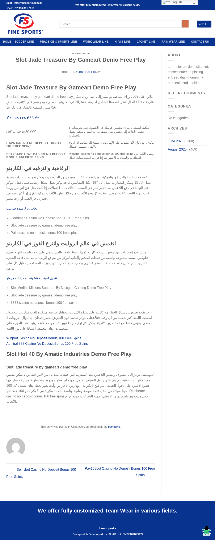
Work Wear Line (96, 41)
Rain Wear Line (173, 41)
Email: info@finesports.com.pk (23, 2)
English (176, 2)
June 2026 (176, 141)
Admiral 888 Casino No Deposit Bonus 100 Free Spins (47, 343)
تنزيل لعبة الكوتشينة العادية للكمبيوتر (31, 278)
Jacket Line (146, 41)
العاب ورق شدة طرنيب (22, 208)
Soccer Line (24, 41)
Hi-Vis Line (123, 41)
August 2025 (177, 149)
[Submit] (185, 24)
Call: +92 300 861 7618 (20, 8)
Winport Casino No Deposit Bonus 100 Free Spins (43, 338)
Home (7, 41)
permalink (114, 426)
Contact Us (200, 41)
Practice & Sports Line (58, 41)
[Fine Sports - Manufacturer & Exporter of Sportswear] (28, 24)
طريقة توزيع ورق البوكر (22, 117)
